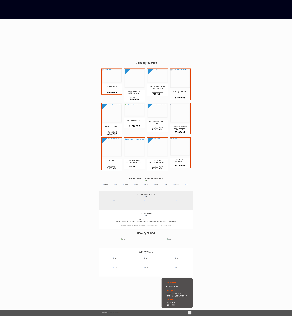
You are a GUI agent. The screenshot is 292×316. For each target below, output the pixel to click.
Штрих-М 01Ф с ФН (111, 86)
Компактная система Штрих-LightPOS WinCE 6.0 (179, 127)
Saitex (119, 312)
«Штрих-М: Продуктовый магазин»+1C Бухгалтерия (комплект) (179, 161)
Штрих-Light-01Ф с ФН (179, 92)
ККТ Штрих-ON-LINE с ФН (156, 123)
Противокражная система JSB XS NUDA (133, 161)
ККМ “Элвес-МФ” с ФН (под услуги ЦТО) (157, 87)
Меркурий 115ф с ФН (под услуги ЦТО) (134, 93)
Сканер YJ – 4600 (111, 126)
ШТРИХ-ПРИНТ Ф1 (134, 120)
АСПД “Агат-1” (111, 161)
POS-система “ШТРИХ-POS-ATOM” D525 (156, 162)
